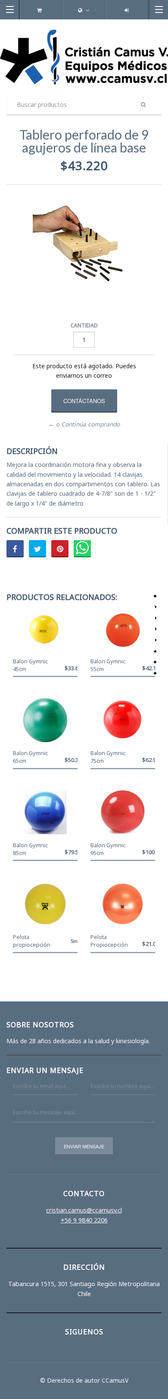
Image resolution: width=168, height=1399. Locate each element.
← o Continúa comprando (84, 424)
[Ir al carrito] (41, 10)
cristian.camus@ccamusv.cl (84, 1210)
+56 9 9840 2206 (84, 1220)
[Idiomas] (84, 10)
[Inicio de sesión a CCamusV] (127, 10)
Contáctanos (84, 401)
